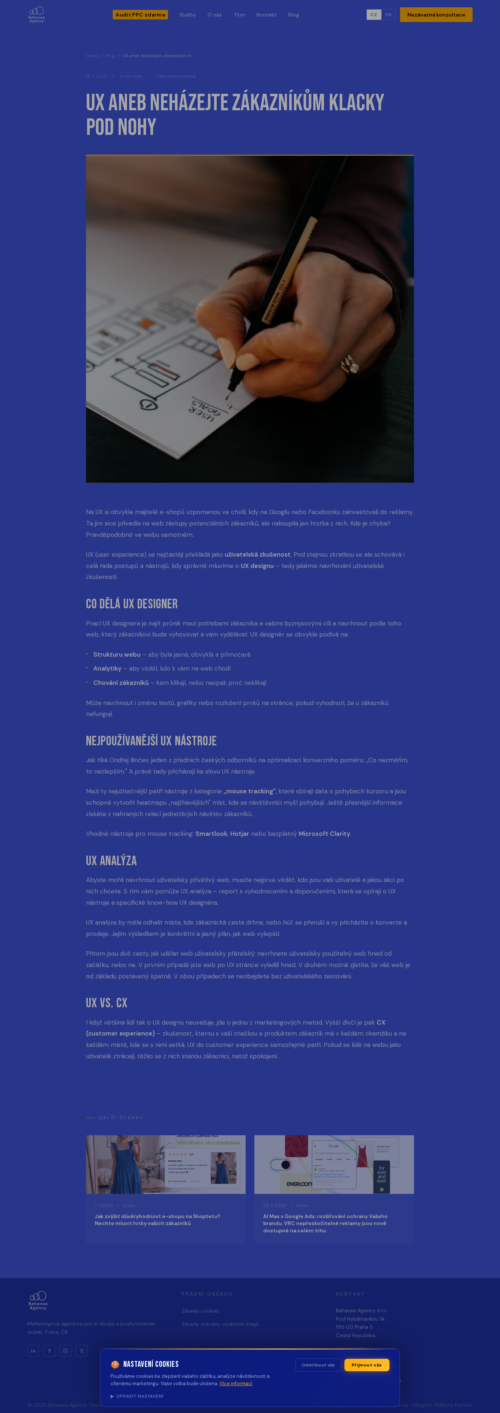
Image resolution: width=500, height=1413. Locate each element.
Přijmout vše (367, 1365)
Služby (188, 14)
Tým (239, 14)
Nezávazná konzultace (436, 14)
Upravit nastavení (137, 1396)
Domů (92, 56)
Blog (293, 14)
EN (388, 15)
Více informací (236, 1383)
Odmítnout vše (318, 1365)
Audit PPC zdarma (140, 14)
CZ (373, 15)
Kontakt (267, 14)
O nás (215, 14)
